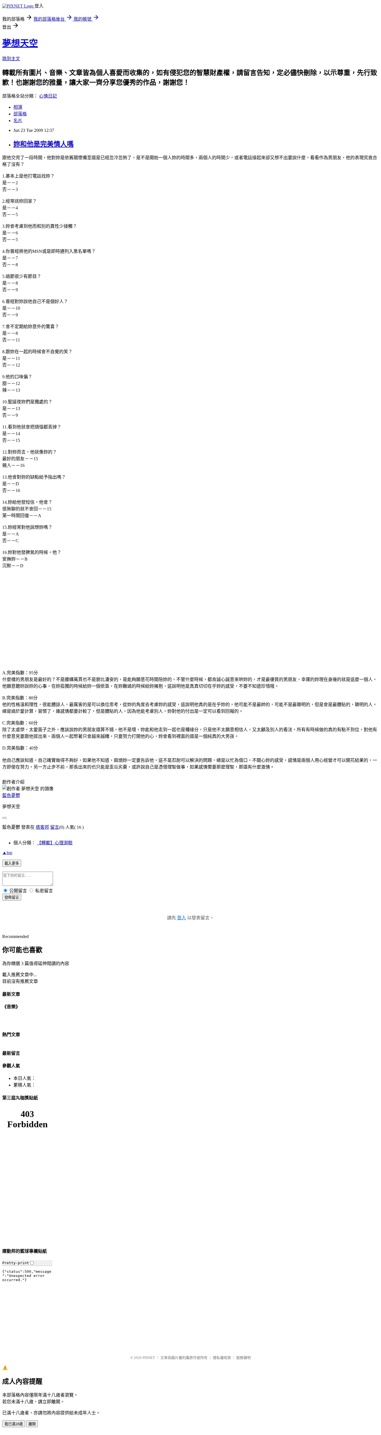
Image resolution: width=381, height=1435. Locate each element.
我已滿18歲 (13, 1424)
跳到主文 (11, 58)
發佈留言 (11, 897)
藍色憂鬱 (11, 795)
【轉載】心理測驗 (55, 842)
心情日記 (48, 96)
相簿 (17, 107)
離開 (32, 1424)
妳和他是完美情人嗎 (43, 144)
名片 (17, 120)
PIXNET (149, 1358)
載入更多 (11, 863)
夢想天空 (20, 43)
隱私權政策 (222, 1358)
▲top (7, 852)
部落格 (20, 113)
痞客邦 (42, 827)
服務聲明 (243, 1358)
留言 (54, 827)
